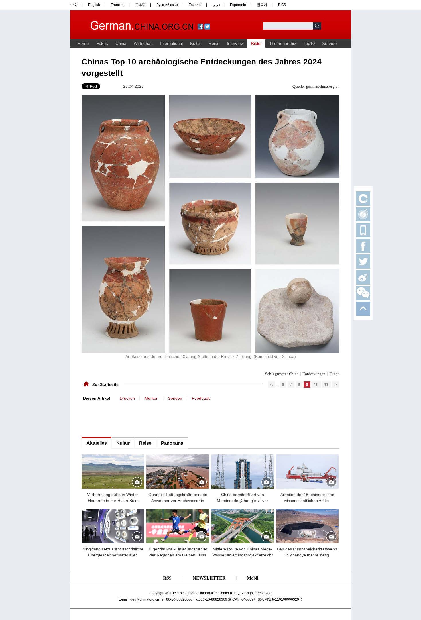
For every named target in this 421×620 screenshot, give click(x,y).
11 (326, 384)
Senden (175, 398)
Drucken (127, 398)
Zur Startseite (105, 384)
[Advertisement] (125, 418)
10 (316, 384)
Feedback (201, 398)
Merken (151, 398)
